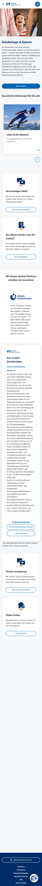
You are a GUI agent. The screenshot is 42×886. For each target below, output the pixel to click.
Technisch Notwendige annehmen (21, 527)
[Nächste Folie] (37, 159)
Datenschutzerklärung (16, 367)
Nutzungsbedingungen (21, 873)
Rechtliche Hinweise (21, 876)
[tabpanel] (21, 129)
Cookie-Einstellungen (21, 522)
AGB (21, 880)
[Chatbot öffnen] (34, 878)
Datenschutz (21, 870)
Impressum (21, 867)
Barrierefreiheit (21, 883)
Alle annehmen (21, 533)
